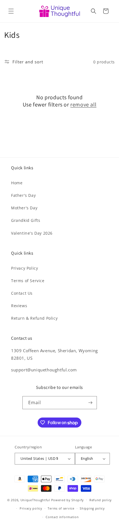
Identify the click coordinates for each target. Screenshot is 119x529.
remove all (83, 104)
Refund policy (100, 500)
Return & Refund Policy (34, 318)
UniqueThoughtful (35, 500)
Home (16, 182)
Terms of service (61, 508)
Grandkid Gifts (25, 220)
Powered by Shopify (67, 500)
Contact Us (22, 293)
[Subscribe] (90, 402)
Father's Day (23, 195)
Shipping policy (92, 508)
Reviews (19, 305)
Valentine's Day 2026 (32, 233)
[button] (11, 11)
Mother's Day (24, 207)
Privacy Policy (24, 268)
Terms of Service (28, 280)
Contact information (62, 517)
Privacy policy (31, 508)
